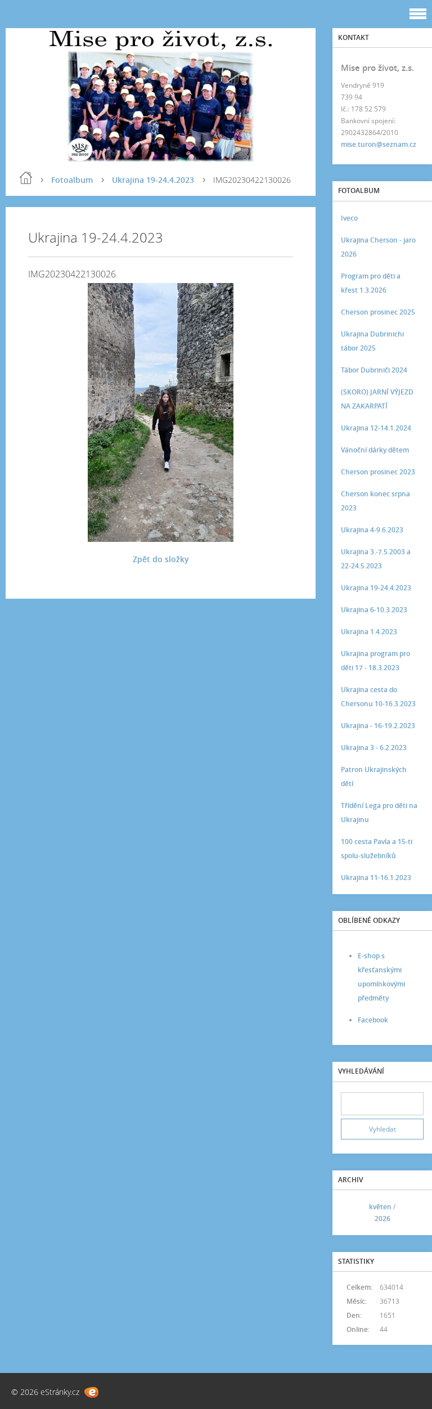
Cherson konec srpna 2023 (375, 501)
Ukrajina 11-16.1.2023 (376, 877)
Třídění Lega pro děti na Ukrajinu (379, 812)
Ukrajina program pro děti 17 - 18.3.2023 (375, 660)
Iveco (349, 218)
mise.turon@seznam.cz (378, 144)
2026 (382, 1218)
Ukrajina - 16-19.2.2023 (378, 725)
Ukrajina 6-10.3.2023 (374, 609)
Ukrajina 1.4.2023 (369, 631)
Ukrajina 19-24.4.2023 (153, 179)
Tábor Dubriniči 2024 (374, 370)
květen (380, 1206)
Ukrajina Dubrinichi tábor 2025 (372, 341)
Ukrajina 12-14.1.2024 (376, 428)
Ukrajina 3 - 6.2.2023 (374, 747)
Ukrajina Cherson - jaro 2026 (378, 247)
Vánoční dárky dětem (375, 450)
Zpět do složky (161, 559)
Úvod (26, 178)
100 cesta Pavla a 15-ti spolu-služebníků (376, 848)
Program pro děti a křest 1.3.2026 (370, 283)
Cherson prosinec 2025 (378, 312)
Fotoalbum (72, 179)
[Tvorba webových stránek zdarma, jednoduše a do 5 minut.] (91, 1392)
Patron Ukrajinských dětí (374, 776)
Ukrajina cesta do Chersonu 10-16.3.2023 (378, 696)
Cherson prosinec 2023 (378, 472)
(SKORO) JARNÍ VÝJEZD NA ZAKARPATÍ (377, 399)
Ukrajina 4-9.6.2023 (372, 530)
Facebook (373, 1020)
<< (353, 1213)
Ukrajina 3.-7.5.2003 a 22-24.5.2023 (376, 559)
